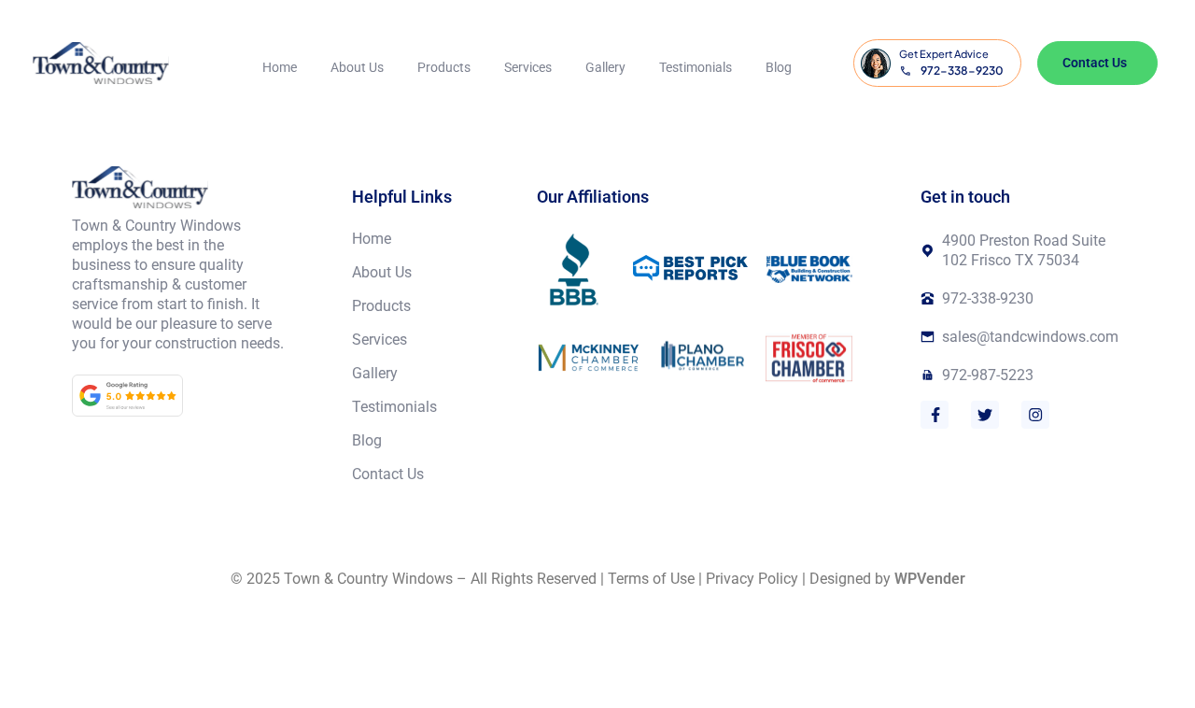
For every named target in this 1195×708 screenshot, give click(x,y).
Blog (779, 67)
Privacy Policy (752, 579)
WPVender (929, 579)
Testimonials (695, 67)
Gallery (605, 67)
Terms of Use (651, 579)
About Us (357, 67)
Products (444, 67)
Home (279, 67)
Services (528, 67)
